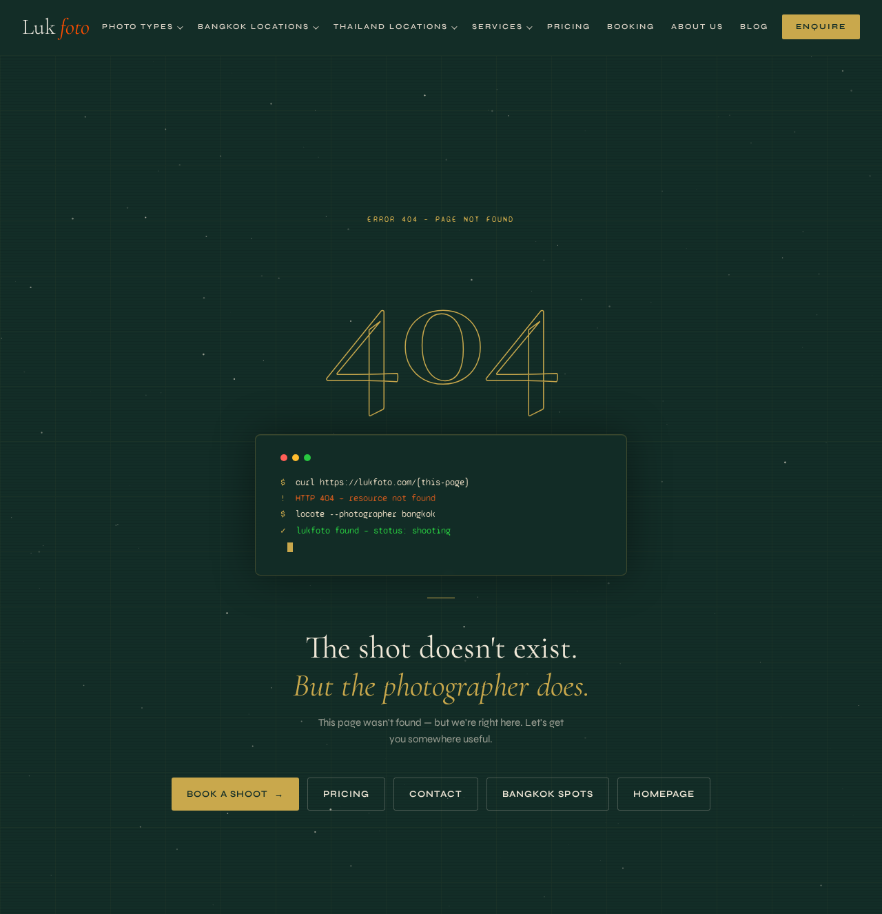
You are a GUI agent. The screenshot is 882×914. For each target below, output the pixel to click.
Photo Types (138, 26)
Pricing (569, 26)
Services (497, 26)
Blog (754, 26)
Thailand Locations (391, 26)
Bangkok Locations (253, 26)
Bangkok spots (547, 794)
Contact (435, 794)
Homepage (664, 794)
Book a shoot (235, 794)
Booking (631, 26)
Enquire (821, 26)
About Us (697, 26)
